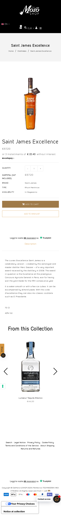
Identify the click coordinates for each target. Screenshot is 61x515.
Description (30, 243)
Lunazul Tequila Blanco (30, 398)
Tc (43, 491)
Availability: (8, 192)
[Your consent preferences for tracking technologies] (2, 386)
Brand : (6, 183)
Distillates (22, 51)
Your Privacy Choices (23, 503)
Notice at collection (14, 511)
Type (4, 187)
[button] (5, 24)
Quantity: (6, 168)
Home (11, 51)
